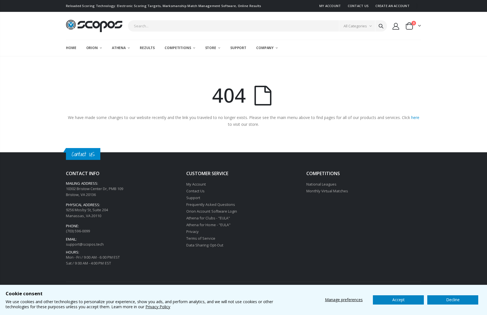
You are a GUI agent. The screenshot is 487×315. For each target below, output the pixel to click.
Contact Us (195, 190)
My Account (196, 184)
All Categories (355, 25)
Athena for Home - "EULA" (208, 224)
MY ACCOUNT (330, 6)
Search (381, 26)
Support (193, 197)
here (415, 117)
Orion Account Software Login (211, 211)
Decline (453, 299)
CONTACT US (358, 6)
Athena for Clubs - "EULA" (208, 218)
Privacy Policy (157, 306)
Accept (398, 299)
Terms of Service (200, 238)
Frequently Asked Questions (210, 204)
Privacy (192, 231)
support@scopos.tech (85, 244)
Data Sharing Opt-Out (204, 245)
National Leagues (321, 184)
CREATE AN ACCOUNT (392, 6)
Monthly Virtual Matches (327, 190)
